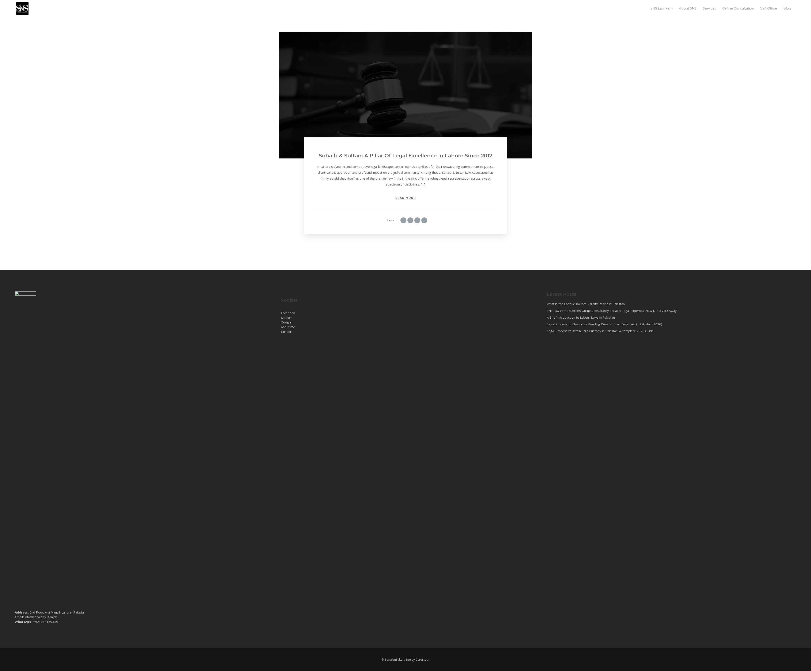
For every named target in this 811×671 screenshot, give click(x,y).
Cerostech (423, 659)
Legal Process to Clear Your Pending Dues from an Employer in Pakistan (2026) (604, 324)
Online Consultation (738, 8)
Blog (787, 8)
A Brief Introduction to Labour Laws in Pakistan (581, 317)
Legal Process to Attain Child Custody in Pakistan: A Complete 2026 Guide (600, 331)
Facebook (288, 313)
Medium (287, 317)
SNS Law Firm (661, 8)
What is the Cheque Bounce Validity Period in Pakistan (586, 304)
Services (709, 8)
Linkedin (287, 331)
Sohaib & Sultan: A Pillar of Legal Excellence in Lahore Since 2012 (405, 156)
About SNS (688, 8)
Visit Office (768, 8)
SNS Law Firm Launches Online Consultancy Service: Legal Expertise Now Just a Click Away (612, 310)
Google (286, 322)
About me (288, 327)
